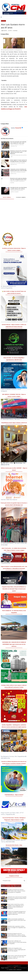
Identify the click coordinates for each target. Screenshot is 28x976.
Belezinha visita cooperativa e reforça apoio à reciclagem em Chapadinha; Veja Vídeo (16, 928)
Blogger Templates (5, 967)
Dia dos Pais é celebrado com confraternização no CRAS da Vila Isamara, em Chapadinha (17, 942)
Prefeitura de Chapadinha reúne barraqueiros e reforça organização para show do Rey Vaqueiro (16, 949)
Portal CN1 (18, 128)
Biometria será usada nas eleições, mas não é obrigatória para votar (18, 179)
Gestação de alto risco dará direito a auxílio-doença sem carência (18, 188)
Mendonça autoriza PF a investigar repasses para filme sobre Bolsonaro (18, 152)
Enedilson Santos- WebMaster (15, 969)
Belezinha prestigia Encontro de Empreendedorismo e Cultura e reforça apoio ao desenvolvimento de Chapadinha (17, 935)
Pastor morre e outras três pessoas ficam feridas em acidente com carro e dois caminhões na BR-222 (17, 957)
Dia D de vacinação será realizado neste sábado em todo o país (18, 142)
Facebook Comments (21, 197)
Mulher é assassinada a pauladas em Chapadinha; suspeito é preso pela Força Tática (16, 920)
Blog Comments (7, 197)
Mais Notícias (3, 20)
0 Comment (15, 30)
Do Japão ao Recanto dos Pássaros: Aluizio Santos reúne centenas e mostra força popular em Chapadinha (16, 891)
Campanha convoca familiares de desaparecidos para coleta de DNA (18, 170)
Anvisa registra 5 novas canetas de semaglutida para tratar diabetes (18, 160)
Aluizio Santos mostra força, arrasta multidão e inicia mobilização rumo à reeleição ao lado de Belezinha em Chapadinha (16, 906)
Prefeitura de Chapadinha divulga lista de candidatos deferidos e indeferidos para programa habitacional (16, 913)
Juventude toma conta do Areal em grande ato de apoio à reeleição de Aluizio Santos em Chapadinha (17, 898)
